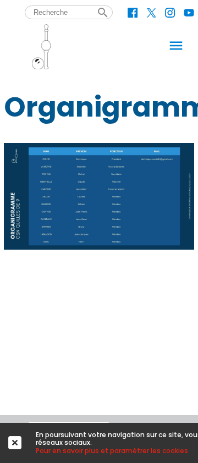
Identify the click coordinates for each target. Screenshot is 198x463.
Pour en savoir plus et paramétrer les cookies (112, 450)
